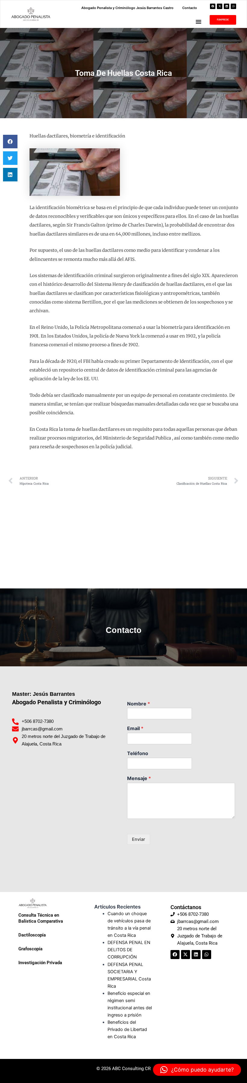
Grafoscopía (30, 949)
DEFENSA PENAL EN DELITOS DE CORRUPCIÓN (129, 950)
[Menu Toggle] (198, 22)
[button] (10, 141)
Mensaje (139, 778)
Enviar (138, 839)
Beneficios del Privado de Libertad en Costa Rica (127, 1029)
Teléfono (137, 753)
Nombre (138, 704)
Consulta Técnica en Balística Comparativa (40, 918)
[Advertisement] (123, 534)
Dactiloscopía (32, 935)
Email (135, 728)
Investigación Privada (40, 962)
